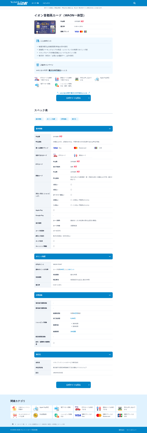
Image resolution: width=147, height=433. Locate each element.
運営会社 (121, 430)
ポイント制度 (51, 119)
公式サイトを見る (73, 98)
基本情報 (38, 119)
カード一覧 (20, 424)
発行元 (74, 119)
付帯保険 (63, 119)
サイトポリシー (131, 430)
